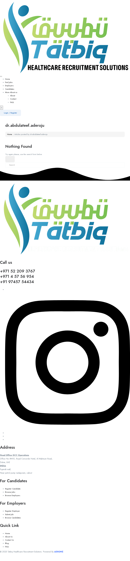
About (12, 95)
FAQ (12, 102)
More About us (11, 92)
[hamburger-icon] (1, 76)
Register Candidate (12, 488)
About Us (9, 536)
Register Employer (12, 511)
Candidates (9, 89)
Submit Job (9, 514)
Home (7, 79)
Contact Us (9, 540)
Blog (7, 543)
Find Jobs (9, 82)
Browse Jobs (10, 492)
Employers (9, 85)
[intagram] (67, 432)
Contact (13, 99)
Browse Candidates (13, 517)
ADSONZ (58, 551)
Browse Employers (12, 495)
